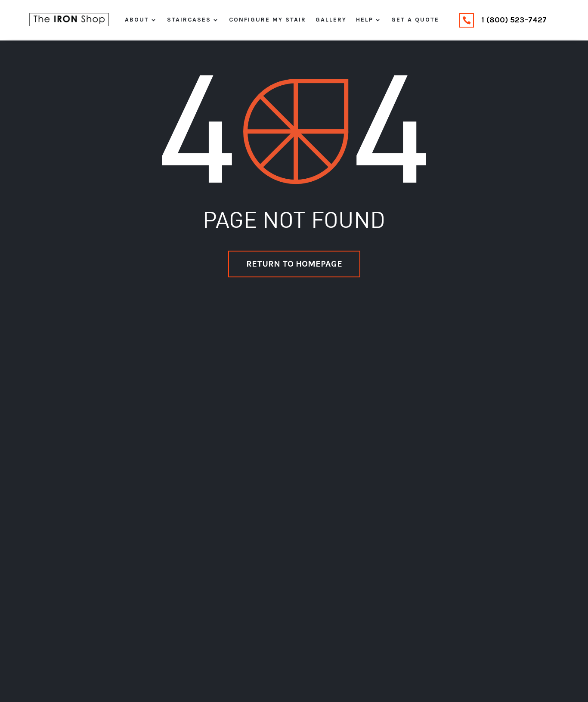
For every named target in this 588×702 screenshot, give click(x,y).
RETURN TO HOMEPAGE (294, 264)
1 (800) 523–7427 (514, 20)
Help (364, 19)
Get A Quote (415, 19)
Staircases (189, 19)
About (137, 19)
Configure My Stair (267, 19)
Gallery (331, 19)
